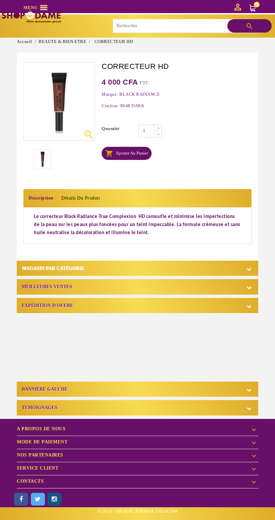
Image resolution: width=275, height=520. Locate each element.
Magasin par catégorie (53, 268)
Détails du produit (80, 198)
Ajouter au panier (126, 153)
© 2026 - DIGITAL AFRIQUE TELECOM (138, 511)
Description (41, 198)
